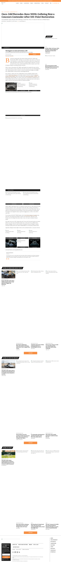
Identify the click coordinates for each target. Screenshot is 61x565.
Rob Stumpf (33, 348)
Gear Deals (53, 550)
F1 (31, 433)
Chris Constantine (19, 439)
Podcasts (53, 548)
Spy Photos (53, 541)
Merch (31, 3)
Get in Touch (16, 547)
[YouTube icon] (13, 552)
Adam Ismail (47, 69)
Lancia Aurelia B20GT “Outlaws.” (31, 76)
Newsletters (37, 3)
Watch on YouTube (23, 544)
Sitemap (13, 549)
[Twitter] (8, 258)
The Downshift (54, 539)
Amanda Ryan (33, 529)
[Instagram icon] (15, 552)
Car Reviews (26, 3)
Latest (17, 3)
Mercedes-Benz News (5, 279)
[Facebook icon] (17, 552)
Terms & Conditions (25, 549)
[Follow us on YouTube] (53, 3)
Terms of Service (4, 558)
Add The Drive (22, 21)
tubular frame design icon (13, 74)
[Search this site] (50, 3)
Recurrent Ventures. (17, 555)
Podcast (47, 3)
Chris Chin (3, 285)
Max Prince (18, 528)
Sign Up (34, 54)
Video (42, 3)
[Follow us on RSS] (58, 3)
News (21, 3)
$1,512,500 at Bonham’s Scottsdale (31, 215)
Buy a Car (35, 544)
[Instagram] (6, 258)
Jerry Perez (33, 438)
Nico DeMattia (4, 465)
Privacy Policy (18, 549)
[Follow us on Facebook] (56, 3)
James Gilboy (4, 375)
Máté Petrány (4, 21)
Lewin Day (18, 349)
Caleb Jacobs (47, 53)
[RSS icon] (19, 552)
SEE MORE (30, 442)
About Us (14, 544)
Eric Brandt (48, 438)
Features (53, 545)
